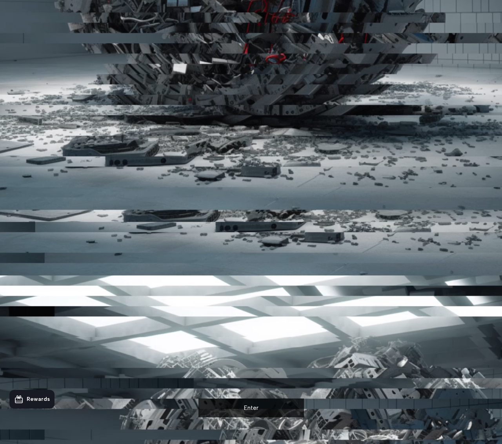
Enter (251, 407)
